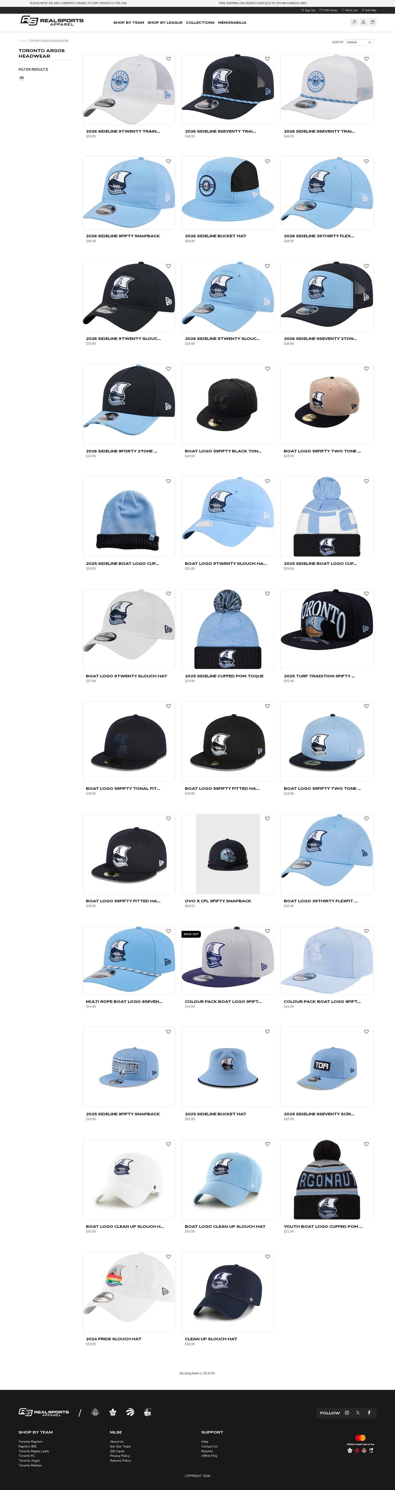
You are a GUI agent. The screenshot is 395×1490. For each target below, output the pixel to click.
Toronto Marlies (30, 1465)
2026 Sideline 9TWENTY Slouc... (123, 338)
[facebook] (369, 1413)
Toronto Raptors (31, 1441)
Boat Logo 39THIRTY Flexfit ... (321, 901)
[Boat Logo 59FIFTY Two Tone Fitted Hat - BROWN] (327, 404)
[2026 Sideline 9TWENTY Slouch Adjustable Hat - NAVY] (129, 296)
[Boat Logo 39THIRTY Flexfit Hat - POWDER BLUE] (327, 850)
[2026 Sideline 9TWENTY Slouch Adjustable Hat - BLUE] (228, 296)
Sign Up (309, 10)
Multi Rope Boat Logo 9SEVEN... (124, 1001)
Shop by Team (128, 23)
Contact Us (209, 1446)
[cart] (372, 23)
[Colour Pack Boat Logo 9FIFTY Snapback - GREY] (228, 957)
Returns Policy (120, 1460)
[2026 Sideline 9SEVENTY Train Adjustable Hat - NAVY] (228, 87)
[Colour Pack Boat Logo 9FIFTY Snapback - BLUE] (327, 960)
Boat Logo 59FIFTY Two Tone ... (322, 451)
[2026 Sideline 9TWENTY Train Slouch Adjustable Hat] (129, 89)
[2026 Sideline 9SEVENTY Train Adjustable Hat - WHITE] (327, 87)
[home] (53, 21)
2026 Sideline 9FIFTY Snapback (123, 236)
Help (204, 1441)
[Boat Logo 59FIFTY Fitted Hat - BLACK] (228, 741)
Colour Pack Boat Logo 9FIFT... (223, 1001)
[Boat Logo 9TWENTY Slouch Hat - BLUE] (228, 512)
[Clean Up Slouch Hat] (228, 1292)
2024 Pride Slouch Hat (113, 1339)
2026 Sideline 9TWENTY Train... (123, 131)
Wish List (351, 10)
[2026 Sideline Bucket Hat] (228, 189)
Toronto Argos (29, 1460)
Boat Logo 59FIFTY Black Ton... (223, 451)
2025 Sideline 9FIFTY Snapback (123, 1114)
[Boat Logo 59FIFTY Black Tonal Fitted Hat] (228, 404)
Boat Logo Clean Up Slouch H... (125, 1226)
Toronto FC (27, 1456)
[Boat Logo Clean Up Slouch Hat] (228, 1179)
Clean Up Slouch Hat (211, 1339)
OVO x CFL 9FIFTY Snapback (218, 901)
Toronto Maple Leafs (34, 1451)
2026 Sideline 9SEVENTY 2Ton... (320, 338)
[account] (363, 23)
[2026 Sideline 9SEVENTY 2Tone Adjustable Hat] (327, 294)
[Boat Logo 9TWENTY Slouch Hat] (129, 624)
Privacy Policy (120, 1456)
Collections (200, 23)
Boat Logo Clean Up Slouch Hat (225, 1226)
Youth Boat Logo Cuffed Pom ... (323, 1226)
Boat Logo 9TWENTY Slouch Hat (126, 676)
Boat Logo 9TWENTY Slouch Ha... (226, 563)
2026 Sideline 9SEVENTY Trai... (220, 131)
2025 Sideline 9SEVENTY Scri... (319, 1114)
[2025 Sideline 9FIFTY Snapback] (129, 1067)
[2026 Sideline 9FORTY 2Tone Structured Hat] (129, 400)
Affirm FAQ (209, 1456)
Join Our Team (120, 1446)
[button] (168, 59)
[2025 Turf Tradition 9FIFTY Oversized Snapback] (327, 619)
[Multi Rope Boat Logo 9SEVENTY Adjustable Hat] (129, 959)
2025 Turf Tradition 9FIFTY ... (319, 676)
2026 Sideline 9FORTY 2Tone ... (121, 451)
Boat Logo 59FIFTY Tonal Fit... (123, 788)
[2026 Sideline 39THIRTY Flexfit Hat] (327, 193)
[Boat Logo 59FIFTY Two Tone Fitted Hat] (327, 741)
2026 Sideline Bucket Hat (215, 236)
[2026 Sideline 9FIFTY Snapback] (129, 192)
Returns (207, 1451)
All (22, 78)
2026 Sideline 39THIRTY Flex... (319, 236)
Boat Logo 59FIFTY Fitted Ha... (222, 788)
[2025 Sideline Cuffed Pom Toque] (228, 629)
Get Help (370, 10)
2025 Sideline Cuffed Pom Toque (224, 676)
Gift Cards (330, 10)
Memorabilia (232, 23)
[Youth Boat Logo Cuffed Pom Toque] (327, 1179)
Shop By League (165, 23)
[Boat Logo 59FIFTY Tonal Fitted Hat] (129, 741)
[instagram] (347, 1413)
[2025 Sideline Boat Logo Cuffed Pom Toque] (327, 516)
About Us (117, 1441)
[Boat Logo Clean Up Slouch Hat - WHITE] (129, 1179)
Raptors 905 (27, 1446)
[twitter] (358, 1413)
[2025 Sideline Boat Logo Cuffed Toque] (129, 516)
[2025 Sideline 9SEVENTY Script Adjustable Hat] (327, 1067)
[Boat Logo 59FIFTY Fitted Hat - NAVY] (129, 854)
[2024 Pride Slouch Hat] (129, 1287)
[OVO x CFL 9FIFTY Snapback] (228, 854)
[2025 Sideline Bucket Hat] (228, 1067)
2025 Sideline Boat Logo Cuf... (122, 563)
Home (23, 41)
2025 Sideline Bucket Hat (215, 1114)
